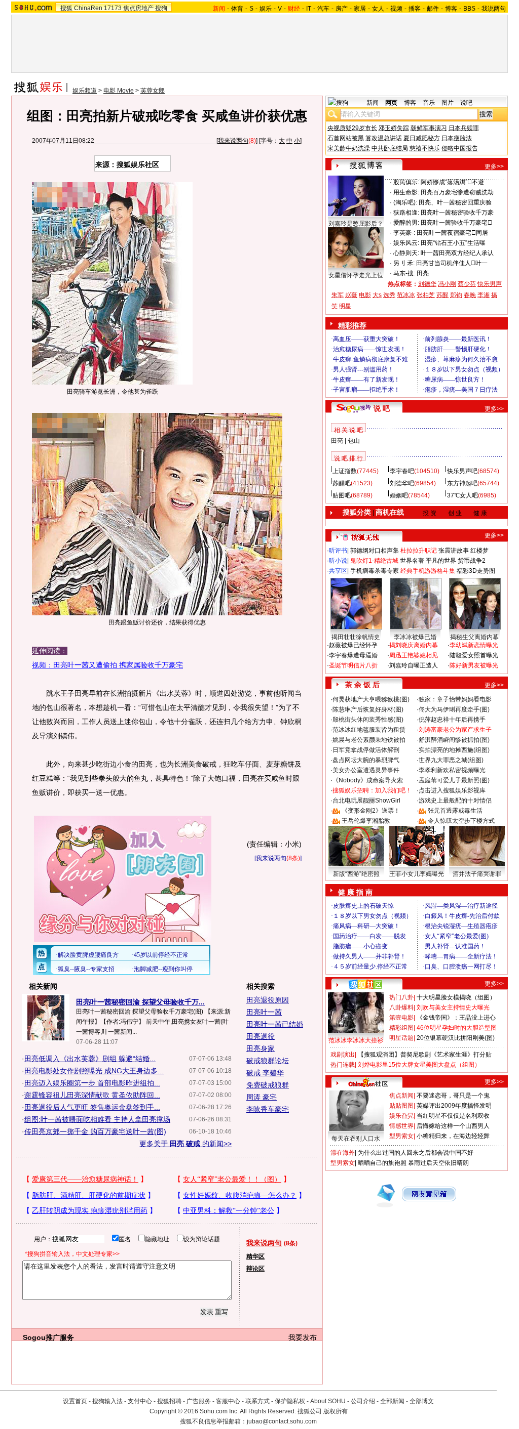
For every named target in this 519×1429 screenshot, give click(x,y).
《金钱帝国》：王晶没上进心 (456, 1017)
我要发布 (302, 1337)
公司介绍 (363, 1401)
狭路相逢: (406, 212)
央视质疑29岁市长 (352, 128)
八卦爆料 (401, 1007)
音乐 (429, 102)
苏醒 (442, 295)
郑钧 (456, 295)
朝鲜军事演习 (429, 128)
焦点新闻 (401, 1095)
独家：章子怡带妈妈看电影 (455, 699)
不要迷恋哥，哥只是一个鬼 (453, 1095)
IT (308, 8)
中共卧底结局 (390, 148)
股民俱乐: (406, 182)
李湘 (483, 295)
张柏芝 (426, 295)
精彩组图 (401, 1027)
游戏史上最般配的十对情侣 (455, 800)
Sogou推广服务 (48, 1337)
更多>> (494, 166)
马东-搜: (404, 273)
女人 (378, 8)
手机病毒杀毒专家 (374, 570)
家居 (360, 8)
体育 (237, 8)
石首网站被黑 (345, 138)
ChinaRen (88, 8)
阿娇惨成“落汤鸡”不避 (452, 182)
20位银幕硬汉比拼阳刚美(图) (456, 1037)
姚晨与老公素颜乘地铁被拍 (368, 739)
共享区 (338, 570)
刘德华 (427, 283)
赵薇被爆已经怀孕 (353, 645)
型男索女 (401, 1136)
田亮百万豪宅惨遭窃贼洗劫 (457, 192)
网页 (391, 102)
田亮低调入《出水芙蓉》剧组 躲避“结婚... (90, 1059)
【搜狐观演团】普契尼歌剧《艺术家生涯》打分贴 (425, 1054)
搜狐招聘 (169, 1401)
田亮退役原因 (267, 1000)
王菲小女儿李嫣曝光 (416, 873)
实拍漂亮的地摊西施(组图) (454, 749)
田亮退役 (260, 1036)
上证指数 (344, 471)
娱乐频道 (84, 90)
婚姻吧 (399, 495)
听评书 (338, 550)
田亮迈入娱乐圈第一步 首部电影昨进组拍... (92, 1083)
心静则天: (406, 253)
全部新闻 (392, 1401)
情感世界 (401, 1125)
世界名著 (412, 560)
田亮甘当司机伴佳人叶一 (452, 263)
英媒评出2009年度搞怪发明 (454, 1105)
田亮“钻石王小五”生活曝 (453, 242)
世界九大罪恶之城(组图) (451, 760)
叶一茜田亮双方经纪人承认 (457, 253)
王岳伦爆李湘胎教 (366, 820)
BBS (469, 8)
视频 (396, 8)
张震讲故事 (453, 550)
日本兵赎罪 (464, 128)
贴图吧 (341, 495)
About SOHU (328, 1401)
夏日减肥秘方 (421, 138)
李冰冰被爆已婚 (415, 637)
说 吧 (382, 408)
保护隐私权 (290, 1401)
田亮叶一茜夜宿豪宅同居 (452, 232)
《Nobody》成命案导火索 (367, 780)
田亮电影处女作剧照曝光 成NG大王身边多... (94, 1071)
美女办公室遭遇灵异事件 (365, 770)
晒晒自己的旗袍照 (382, 1162)
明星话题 (401, 1037)
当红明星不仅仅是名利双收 (453, 1115)
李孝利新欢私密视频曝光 (452, 770)
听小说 (338, 560)
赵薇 (351, 295)
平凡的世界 (441, 560)
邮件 (433, 8)
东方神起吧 (462, 483)
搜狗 (161, 8)
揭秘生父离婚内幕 (474, 637)
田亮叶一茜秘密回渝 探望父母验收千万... (140, 1002)
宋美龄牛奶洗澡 (348, 148)
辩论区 (255, 1268)
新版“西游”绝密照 (356, 873)
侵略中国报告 (459, 148)
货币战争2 (472, 560)
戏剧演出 (342, 1054)
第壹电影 (401, 1017)
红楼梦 (479, 550)
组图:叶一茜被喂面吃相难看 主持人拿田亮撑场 (97, 1119)
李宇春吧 (402, 471)
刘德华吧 (402, 483)
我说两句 (493, 8)
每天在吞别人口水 (355, 1138)
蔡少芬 (467, 283)
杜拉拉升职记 (418, 550)
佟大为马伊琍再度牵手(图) (454, 709)
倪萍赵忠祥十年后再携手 (452, 719)
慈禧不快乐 (425, 148)
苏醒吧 (341, 483)
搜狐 (66, 8)
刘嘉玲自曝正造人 (413, 665)
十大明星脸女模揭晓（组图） (456, 997)
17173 (113, 8)
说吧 (466, 102)
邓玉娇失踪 (394, 128)
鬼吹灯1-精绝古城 (374, 560)
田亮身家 (260, 1048)
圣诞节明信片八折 (353, 665)
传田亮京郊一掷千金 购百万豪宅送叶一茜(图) (95, 1131)
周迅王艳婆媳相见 (413, 655)
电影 (365, 295)
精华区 (255, 1256)
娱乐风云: (406, 242)
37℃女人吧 (462, 495)
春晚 (470, 295)
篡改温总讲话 (383, 138)
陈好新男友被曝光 (474, 665)
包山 (354, 440)
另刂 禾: (404, 263)
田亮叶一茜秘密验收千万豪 (457, 212)
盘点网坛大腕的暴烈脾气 (365, 760)
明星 (345, 306)
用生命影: (406, 192)
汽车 (323, 8)
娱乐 (266, 8)
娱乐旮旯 (401, 1115)
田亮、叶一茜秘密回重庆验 (455, 202)
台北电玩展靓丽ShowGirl (366, 800)
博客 (451, 8)
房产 (342, 8)
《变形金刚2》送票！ (371, 810)
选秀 (389, 295)
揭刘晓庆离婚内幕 (413, 645)
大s (377, 295)
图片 (447, 102)
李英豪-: (404, 232)
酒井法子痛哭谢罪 (477, 873)
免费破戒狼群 (267, 1085)
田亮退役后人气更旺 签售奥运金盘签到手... (92, 1107)
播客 (415, 8)
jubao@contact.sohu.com (282, 1421)
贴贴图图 (401, 1105)
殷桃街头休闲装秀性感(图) (367, 719)
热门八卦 (401, 997)
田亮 (423, 273)
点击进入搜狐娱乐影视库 (452, 790)
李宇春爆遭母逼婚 (353, 655)
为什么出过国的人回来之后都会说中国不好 (415, 1152)
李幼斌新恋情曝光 (474, 645)
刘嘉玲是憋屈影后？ (355, 223)
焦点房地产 (138, 8)
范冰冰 (406, 295)
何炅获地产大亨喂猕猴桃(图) (371, 699)
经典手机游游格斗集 (427, 570)
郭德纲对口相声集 (374, 550)
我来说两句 (233, 140)
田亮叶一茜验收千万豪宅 (456, 222)
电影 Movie (118, 90)
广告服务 (199, 1401)
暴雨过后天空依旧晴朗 (438, 1162)
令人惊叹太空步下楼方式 (461, 820)
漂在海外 (342, 1152)
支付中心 (140, 1401)
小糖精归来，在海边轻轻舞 (453, 1136)
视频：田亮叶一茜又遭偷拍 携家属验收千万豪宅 (107, 665)
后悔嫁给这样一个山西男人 (453, 1125)
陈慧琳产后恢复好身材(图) (367, 709)
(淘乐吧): (405, 202)
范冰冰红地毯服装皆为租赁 (368, 729)
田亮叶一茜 (264, 1012)
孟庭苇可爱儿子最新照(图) (454, 780)
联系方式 (257, 1401)
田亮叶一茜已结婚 (274, 1024)
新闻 (372, 102)
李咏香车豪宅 (267, 1109)
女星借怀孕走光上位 (355, 275)
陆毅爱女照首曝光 (474, 655)
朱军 (337, 295)
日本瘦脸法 (456, 138)
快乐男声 (489, 283)
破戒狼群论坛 (267, 1061)
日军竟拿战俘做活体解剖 (365, 749)
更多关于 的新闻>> (185, 1144)
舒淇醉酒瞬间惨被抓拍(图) (454, 739)
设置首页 (75, 1401)
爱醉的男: (406, 222)
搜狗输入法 (107, 1401)
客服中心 (228, 1401)
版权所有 (335, 1411)
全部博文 (422, 1401)
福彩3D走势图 (476, 570)
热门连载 (342, 1064)
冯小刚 (447, 283)
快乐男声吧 (462, 471)
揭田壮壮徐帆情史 (355, 637)
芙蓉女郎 (152, 90)
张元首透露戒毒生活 (455, 810)
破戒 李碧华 (265, 1073)
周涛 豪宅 (261, 1097)
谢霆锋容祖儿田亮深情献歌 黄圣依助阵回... (92, 1095)
